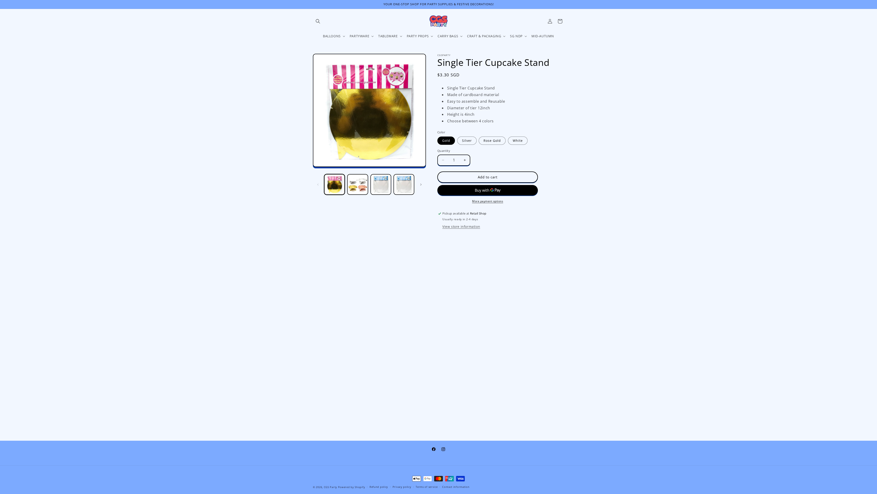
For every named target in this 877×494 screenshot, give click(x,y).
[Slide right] (421, 185)
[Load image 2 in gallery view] (357, 184)
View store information (461, 226)
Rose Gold (492, 140)
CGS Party (330, 487)
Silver (467, 140)
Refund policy (379, 487)
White (518, 140)
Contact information (455, 487)
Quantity (443, 151)
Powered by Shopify (351, 487)
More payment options (487, 201)
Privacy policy (402, 487)
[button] (318, 21)
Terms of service (427, 487)
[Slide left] (318, 185)
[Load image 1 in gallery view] (334, 184)
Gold (446, 140)
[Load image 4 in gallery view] (404, 184)
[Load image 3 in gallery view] (380, 184)
